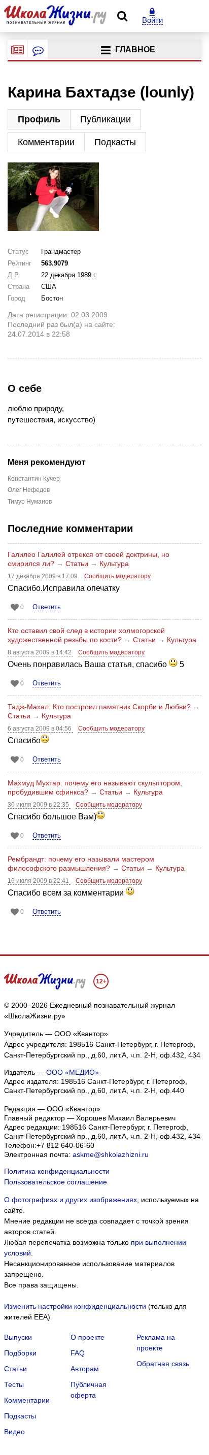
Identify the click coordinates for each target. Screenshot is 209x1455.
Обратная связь (162, 1364)
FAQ (78, 1353)
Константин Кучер (29, 478)
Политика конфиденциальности (57, 1171)
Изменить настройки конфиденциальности (75, 1306)
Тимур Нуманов (29, 501)
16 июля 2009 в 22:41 (39, 880)
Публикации (105, 119)
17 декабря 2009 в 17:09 (43, 576)
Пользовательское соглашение (55, 1182)
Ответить (46, 607)
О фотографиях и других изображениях (70, 1200)
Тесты (14, 1384)
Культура (114, 563)
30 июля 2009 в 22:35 (39, 804)
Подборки (20, 1353)
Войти (152, 20)
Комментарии (46, 142)
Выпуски (18, 1337)
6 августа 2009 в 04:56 (40, 728)
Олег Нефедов (29, 489)
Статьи (76, 563)
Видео (14, 1432)
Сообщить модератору (117, 576)
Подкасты (115, 142)
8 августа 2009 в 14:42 (40, 652)
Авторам (85, 1369)
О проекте (87, 1337)
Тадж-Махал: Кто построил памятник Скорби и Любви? (99, 707)
